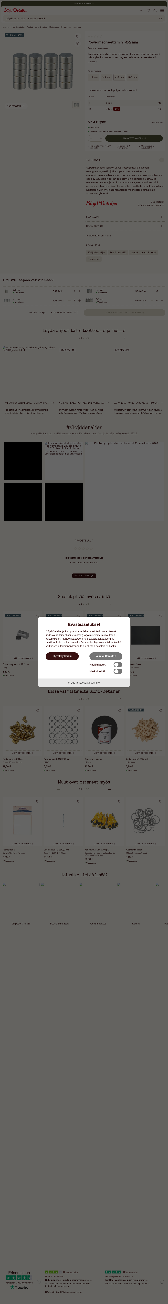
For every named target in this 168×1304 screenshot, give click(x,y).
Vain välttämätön (105, 656)
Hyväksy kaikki (62, 656)
